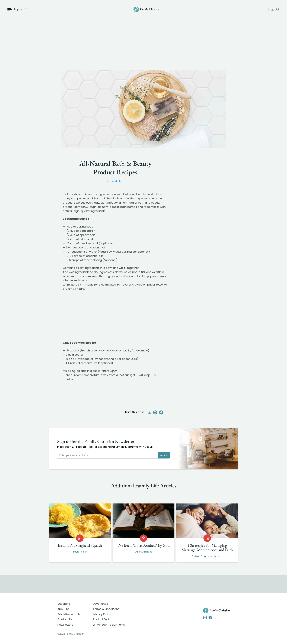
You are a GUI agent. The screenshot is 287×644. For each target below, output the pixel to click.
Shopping (63, 604)
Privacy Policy (102, 614)
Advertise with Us (68, 614)
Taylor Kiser (80, 551)
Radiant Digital (102, 619)
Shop (270, 9)
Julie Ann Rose (143, 551)
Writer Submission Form (109, 625)
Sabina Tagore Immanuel (207, 556)
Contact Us (64, 619)
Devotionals (101, 604)
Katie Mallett (115, 181)
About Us (63, 609)
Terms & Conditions (106, 609)
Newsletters (65, 625)
